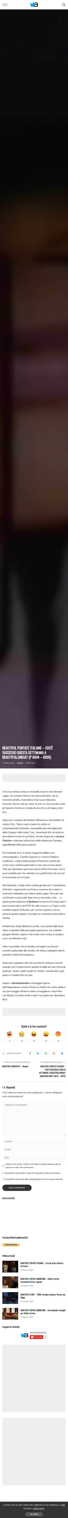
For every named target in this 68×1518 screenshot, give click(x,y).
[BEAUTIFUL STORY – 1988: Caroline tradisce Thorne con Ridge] (10, 1298)
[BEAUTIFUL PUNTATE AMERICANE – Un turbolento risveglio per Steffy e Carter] (10, 1314)
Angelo (20, 763)
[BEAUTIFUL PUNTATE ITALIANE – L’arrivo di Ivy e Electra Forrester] (10, 1266)
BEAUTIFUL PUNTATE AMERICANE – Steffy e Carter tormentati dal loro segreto (40, 1280)
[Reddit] (54, 1053)
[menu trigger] (6, 4)
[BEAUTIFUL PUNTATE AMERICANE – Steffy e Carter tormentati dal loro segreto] (10, 1282)
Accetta (34, 1514)
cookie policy (39, 1508)
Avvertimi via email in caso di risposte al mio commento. (33, 1173)
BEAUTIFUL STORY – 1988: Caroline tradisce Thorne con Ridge (43, 1296)
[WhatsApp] (46, 1053)
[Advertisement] (35, 778)
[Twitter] (38, 1053)
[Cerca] (64, 4)
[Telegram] (62, 1053)
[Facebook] (30, 1053)
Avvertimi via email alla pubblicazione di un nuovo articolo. (34, 1179)
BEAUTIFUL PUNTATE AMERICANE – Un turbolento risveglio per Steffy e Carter (43, 1312)
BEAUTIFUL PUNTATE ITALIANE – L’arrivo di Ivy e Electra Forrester (42, 1264)
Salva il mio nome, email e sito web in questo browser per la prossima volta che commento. (33, 1166)
